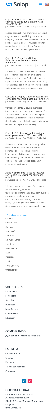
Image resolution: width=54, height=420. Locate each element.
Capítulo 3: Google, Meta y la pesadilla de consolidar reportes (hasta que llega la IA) (27, 97)
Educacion (10, 317)
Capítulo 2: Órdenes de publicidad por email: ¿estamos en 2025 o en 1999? (24, 134)
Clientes (9, 357)
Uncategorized (11, 269)
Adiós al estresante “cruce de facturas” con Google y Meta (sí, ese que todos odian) (25, 175)
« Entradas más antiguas (16, 215)
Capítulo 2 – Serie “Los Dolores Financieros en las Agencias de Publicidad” (21, 60)
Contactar (10, 371)
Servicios (9, 261)
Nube (7, 252)
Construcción (11, 222)
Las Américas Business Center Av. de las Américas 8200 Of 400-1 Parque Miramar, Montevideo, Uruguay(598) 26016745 (24, 401)
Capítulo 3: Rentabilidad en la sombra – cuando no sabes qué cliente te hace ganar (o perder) (25, 21)
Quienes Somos (12, 353)
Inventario (9, 244)
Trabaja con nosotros (15, 366)
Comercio (9, 218)
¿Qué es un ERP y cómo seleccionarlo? (23, 335)
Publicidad (41, 26)
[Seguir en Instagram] (30, 381)
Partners (9, 362)
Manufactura (11, 248)
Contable (9, 227)
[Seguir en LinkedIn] (24, 381)
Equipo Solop (15, 26)
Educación (10, 235)
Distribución (10, 231)
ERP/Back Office (12, 239)
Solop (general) (12, 265)
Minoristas (10, 295)
